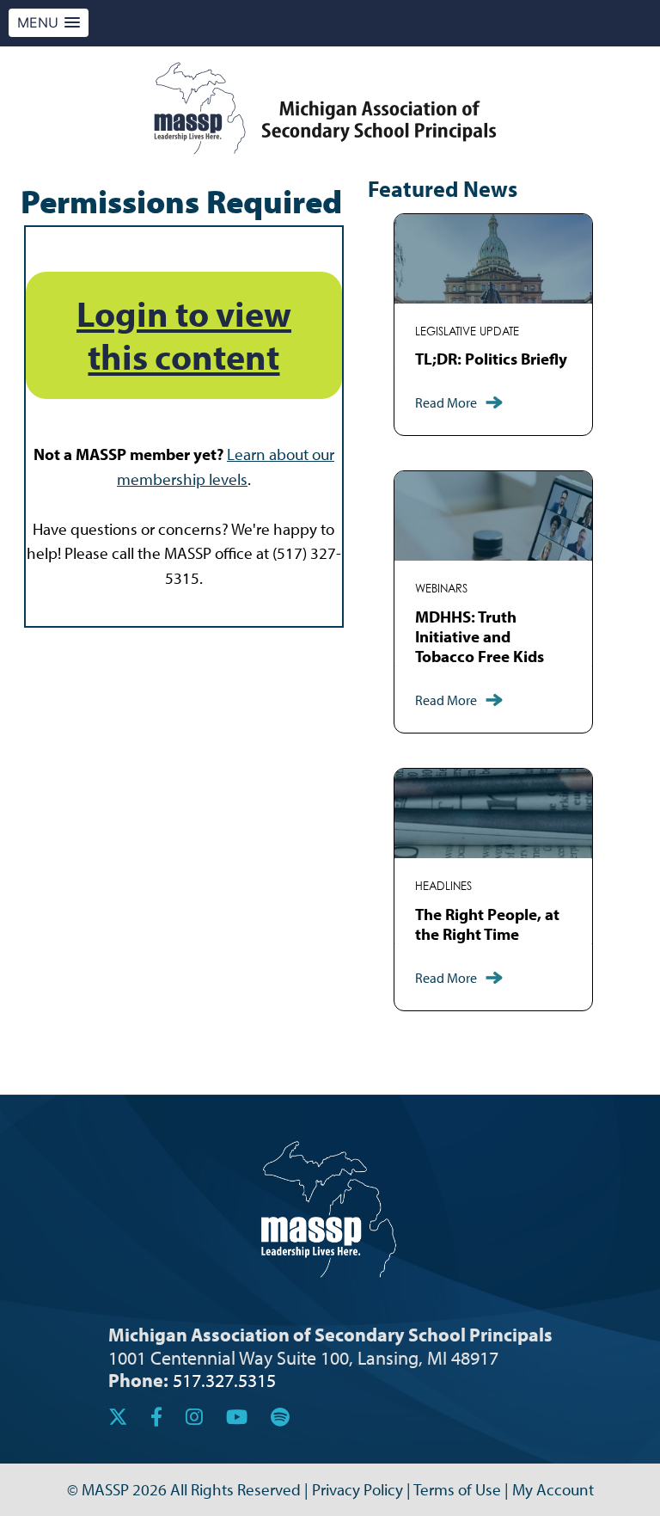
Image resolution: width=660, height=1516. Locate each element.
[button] (49, 23)
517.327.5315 (224, 1379)
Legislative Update (467, 331)
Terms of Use (457, 1489)
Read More (446, 402)
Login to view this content (183, 335)
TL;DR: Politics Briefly (491, 358)
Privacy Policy (357, 1489)
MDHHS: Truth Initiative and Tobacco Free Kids (479, 636)
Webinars (441, 588)
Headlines (443, 886)
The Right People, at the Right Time (487, 924)
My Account (553, 1489)
